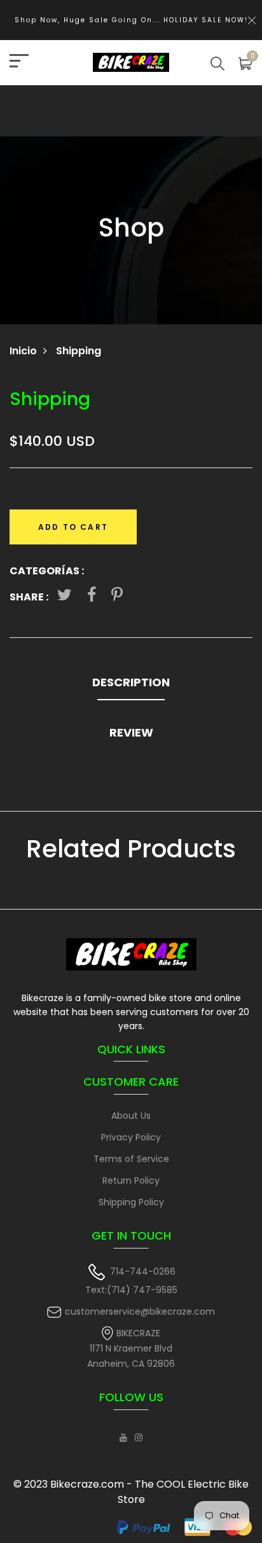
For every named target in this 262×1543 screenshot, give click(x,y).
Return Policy (131, 1180)
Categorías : (47, 571)
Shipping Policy (131, 1202)
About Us (131, 1115)
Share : (29, 597)
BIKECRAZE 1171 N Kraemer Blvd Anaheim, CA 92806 (131, 1349)
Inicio (23, 350)
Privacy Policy (131, 1137)
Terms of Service (131, 1158)
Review (131, 732)
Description (131, 682)
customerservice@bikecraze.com (140, 1311)
